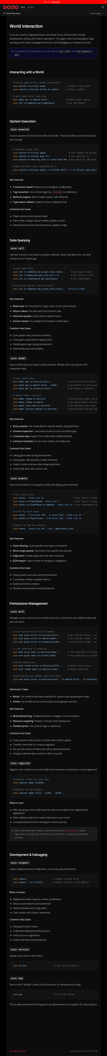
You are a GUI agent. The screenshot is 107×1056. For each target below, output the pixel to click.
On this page (95, 13)
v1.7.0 (30, 7)
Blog (23, 7)
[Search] (103, 7)
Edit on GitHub (19, 1051)
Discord (55, 2)
